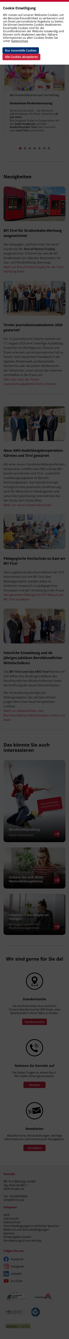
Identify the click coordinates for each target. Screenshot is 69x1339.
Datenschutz (19, 41)
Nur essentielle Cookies (20, 50)
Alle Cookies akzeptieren (21, 57)
